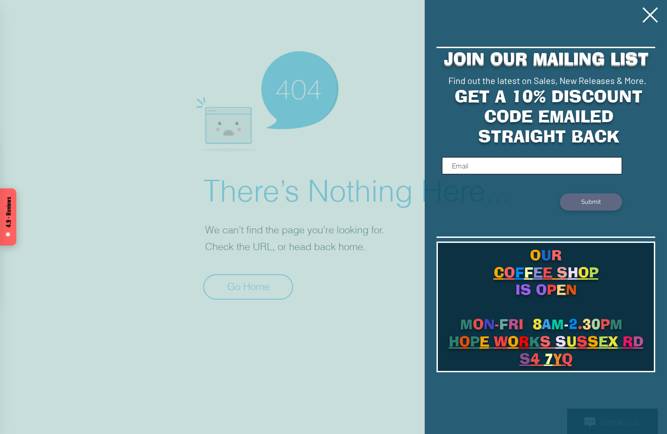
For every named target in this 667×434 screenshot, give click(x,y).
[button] (650, 15)
